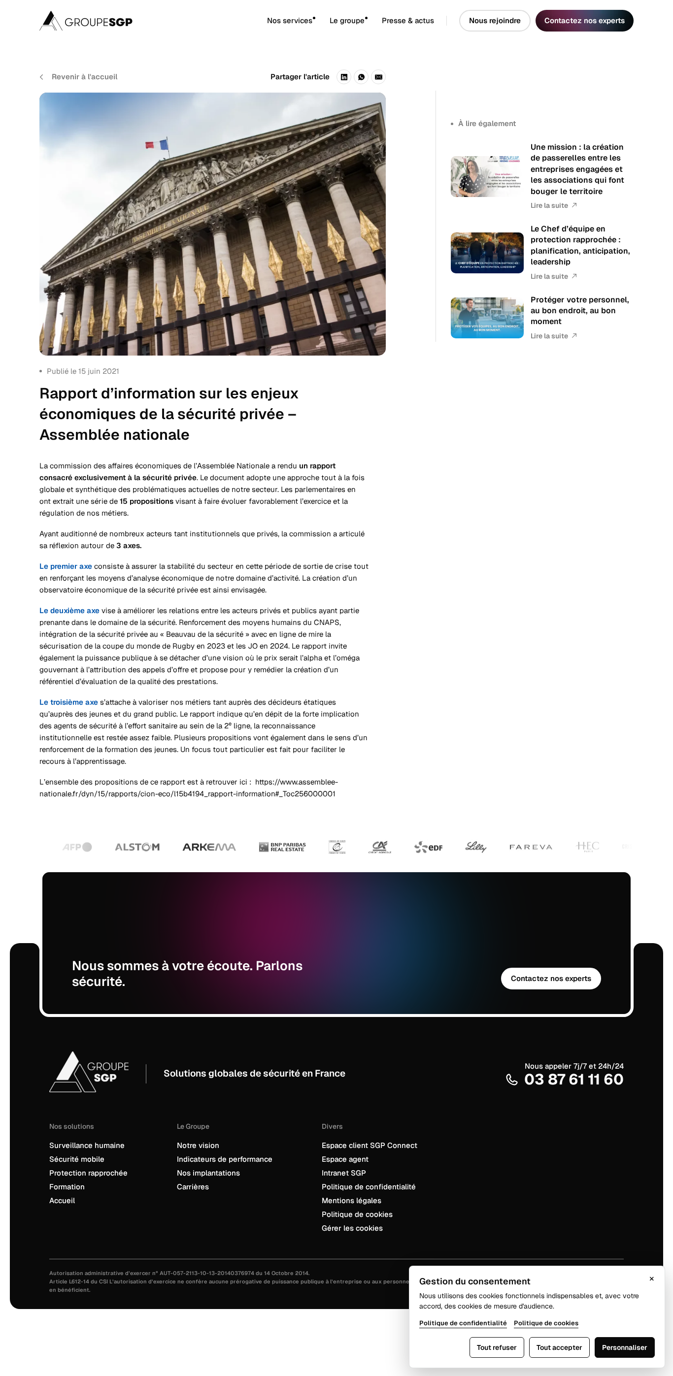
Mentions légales (351, 1200)
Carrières (193, 1186)
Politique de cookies (357, 1214)
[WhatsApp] (361, 76)
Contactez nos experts (584, 20)
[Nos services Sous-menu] (321, 21)
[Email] (378, 76)
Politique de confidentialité (369, 1186)
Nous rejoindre (495, 20)
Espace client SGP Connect (369, 1145)
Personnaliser (624, 1347)
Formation (67, 1186)
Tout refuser (497, 1347)
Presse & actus (408, 20)
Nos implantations (208, 1173)
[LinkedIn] (343, 76)
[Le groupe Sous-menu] (373, 21)
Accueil (62, 1200)
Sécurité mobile (76, 1159)
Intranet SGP (344, 1173)
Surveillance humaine (87, 1145)
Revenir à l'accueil (84, 76)
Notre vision (198, 1145)
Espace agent (345, 1159)
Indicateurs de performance (224, 1159)
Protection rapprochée (88, 1173)
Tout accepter (559, 1347)
